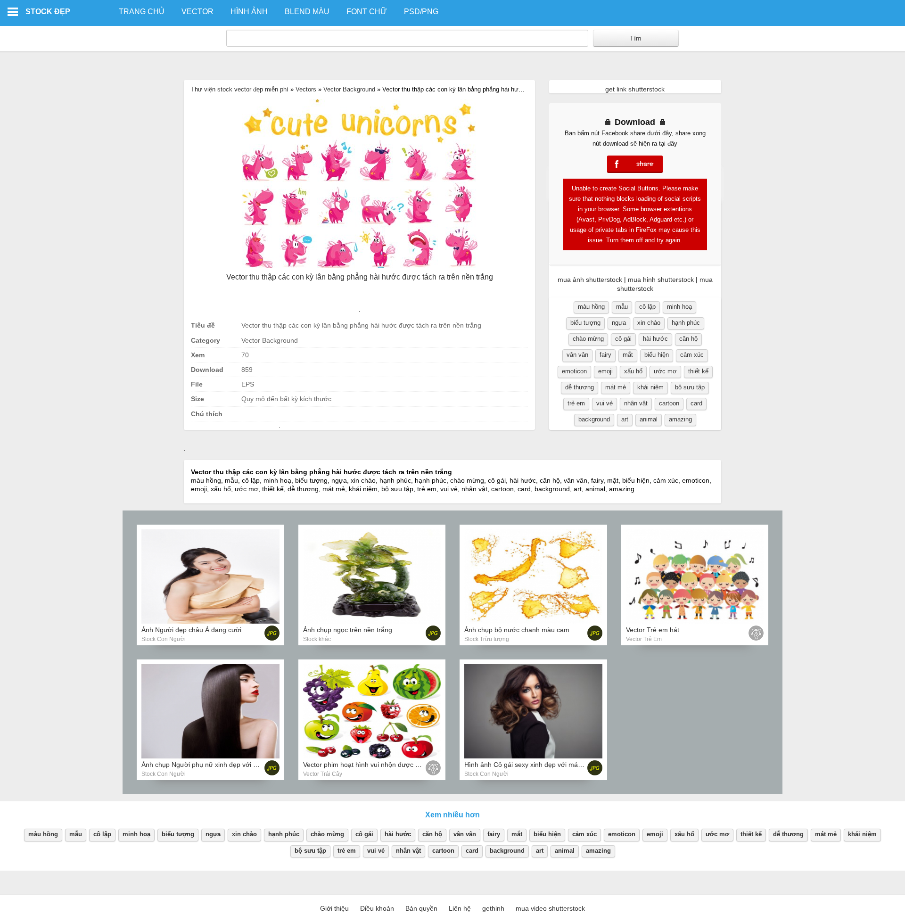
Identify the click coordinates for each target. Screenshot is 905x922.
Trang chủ (142, 12)
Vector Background (349, 89)
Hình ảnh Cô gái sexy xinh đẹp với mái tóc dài (532, 764)
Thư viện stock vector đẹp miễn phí (239, 89)
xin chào (648, 322)
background (594, 419)
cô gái (623, 338)
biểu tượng (585, 322)
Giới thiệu (334, 908)
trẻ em (576, 403)
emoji (605, 371)
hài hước (655, 338)
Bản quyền (421, 908)
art (624, 419)
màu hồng (591, 306)
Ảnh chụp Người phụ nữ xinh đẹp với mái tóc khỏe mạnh (225, 764)
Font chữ (366, 12)
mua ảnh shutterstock (590, 279)
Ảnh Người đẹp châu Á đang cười (191, 630)
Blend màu (307, 12)
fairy (605, 354)
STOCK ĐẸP (47, 12)
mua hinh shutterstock (661, 279)
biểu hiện (656, 354)
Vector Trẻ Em (644, 639)
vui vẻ (604, 403)
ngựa (619, 322)
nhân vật (636, 403)
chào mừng (588, 338)
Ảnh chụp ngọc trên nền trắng (347, 630)
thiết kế (698, 371)
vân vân (577, 354)
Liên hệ (460, 908)
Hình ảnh (249, 12)
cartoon (669, 403)
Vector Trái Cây (322, 774)
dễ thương (579, 387)
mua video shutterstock (550, 908)
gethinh (493, 908)
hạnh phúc (686, 322)
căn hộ (688, 338)
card (696, 403)
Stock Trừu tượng (486, 639)
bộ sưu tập (690, 387)
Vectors (306, 89)
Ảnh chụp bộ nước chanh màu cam (516, 630)
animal (649, 419)
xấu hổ (633, 371)
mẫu (622, 306)
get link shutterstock (635, 89)
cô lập (647, 306)
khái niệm (650, 387)
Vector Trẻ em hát (652, 630)
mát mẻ (615, 387)
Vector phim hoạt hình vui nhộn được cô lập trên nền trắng (390, 764)
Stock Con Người (163, 639)
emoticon (574, 371)
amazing (680, 419)
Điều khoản (377, 908)
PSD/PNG (421, 12)
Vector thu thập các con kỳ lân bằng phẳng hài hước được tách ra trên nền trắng (359, 277)
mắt (628, 354)
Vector (197, 12)
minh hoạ (679, 306)
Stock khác (317, 639)
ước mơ (665, 371)
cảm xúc (692, 354)
